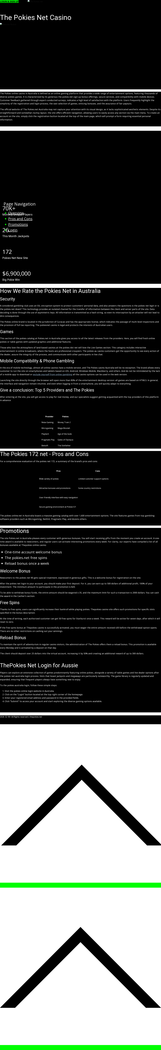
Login (12, 230)
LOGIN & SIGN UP (9, 1)
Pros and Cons (20, 218)
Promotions (18, 224)
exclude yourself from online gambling (52, 374)
